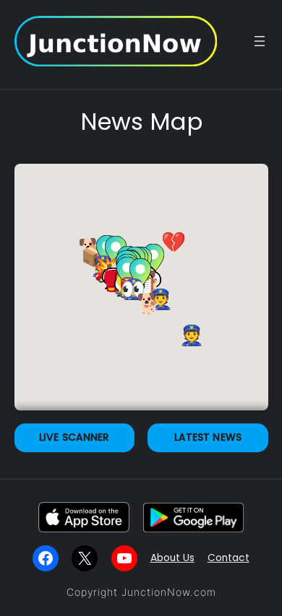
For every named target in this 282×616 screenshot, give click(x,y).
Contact (228, 558)
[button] (191, 333)
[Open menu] (259, 41)
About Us (172, 558)
